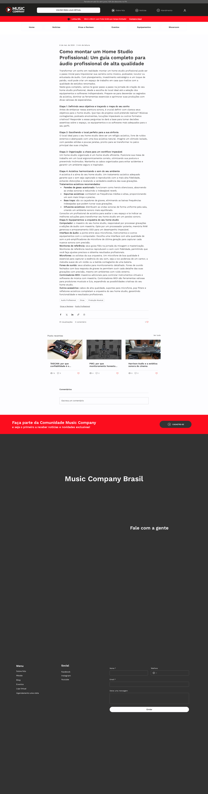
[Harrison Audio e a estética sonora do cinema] (143, 349)
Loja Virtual (21, 688)
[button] (175, 424)
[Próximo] (200, 19)
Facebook (65, 672)
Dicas (82, 300)
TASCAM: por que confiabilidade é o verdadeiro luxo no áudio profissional (63, 364)
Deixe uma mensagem (119, 691)
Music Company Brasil (104, 478)
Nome (113, 668)
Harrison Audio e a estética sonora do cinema (142, 364)
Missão (19, 675)
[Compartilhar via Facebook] (60, 314)
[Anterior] (8, 19)
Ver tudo (157, 335)
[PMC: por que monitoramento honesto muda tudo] (104, 349)
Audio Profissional (68, 300)
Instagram (66, 676)
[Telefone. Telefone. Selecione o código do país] (154, 673)
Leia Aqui (139, 19)
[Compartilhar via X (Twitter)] (66, 314)
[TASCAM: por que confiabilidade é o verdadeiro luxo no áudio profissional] (64, 349)
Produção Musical (95, 300)
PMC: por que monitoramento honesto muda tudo (102, 364)
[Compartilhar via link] (78, 314)
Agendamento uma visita (27, 693)
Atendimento (166, 10)
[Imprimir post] (84, 314)
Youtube (65, 679)
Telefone (154, 668)
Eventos (20, 684)
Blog (18, 680)
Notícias (142, 10)
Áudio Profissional (82, 306)
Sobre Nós (120, 10)
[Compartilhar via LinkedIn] (72, 314)
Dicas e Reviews (66, 306)
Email (113, 679)
